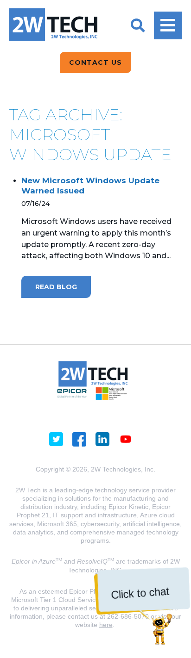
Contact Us (95, 62)
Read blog (56, 287)
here (106, 624)
